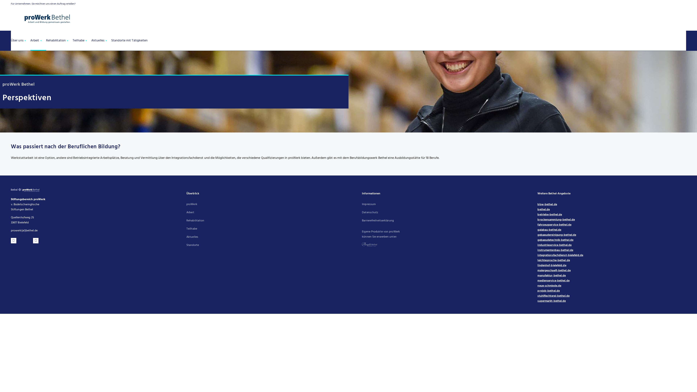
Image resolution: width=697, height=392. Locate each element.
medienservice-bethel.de (553, 280)
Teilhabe (78, 40)
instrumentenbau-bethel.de (555, 250)
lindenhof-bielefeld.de (551, 265)
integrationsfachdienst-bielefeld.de (560, 255)
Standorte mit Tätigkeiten (129, 40)
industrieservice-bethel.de (554, 245)
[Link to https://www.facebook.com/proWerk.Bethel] (13, 240)
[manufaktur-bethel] (369, 243)
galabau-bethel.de (549, 230)
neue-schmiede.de (549, 285)
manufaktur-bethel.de (551, 275)
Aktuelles (97, 40)
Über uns (17, 40)
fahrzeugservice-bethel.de (554, 224)
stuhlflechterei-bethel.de (553, 296)
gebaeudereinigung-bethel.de (556, 235)
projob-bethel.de (548, 291)
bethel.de (543, 209)
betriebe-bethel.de (549, 214)
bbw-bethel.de (547, 204)
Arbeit (34, 40)
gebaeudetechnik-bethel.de (555, 240)
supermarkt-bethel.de (551, 301)
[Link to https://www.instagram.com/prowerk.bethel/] (35, 240)
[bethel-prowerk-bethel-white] (25, 189)
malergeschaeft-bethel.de (553, 270)
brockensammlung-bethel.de (556, 219)
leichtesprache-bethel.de (553, 260)
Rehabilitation (56, 40)
